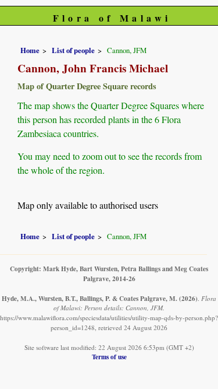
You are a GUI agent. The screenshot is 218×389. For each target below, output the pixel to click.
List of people (73, 50)
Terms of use (109, 357)
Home (30, 50)
